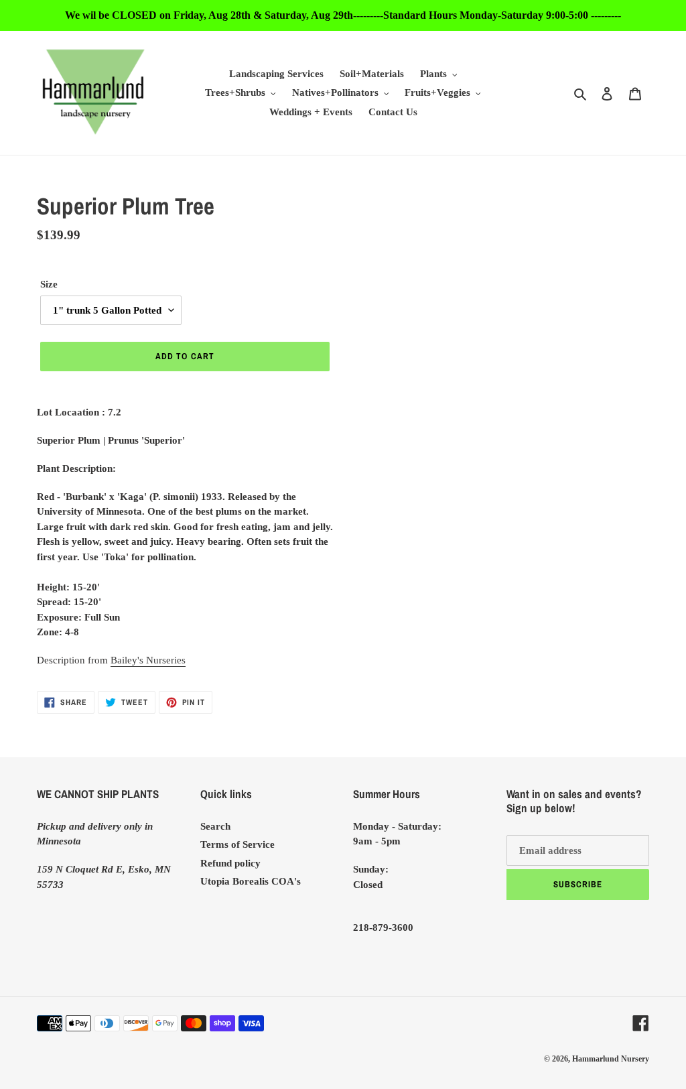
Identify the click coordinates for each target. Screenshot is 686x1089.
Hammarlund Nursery (610, 1059)
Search (215, 826)
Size (49, 284)
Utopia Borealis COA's (250, 881)
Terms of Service (237, 844)
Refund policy (230, 863)
